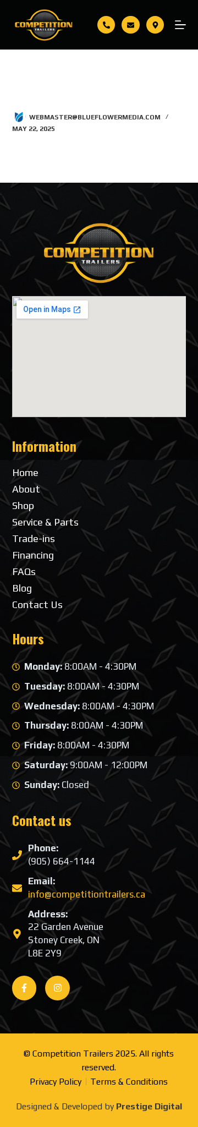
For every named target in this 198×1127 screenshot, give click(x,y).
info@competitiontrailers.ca (86, 894)
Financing (33, 555)
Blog (22, 588)
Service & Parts (45, 522)
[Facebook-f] (24, 988)
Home (25, 473)
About (26, 489)
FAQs (24, 572)
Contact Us (37, 605)
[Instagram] (57, 988)
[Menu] (180, 24)
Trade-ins (33, 539)
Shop (23, 506)
